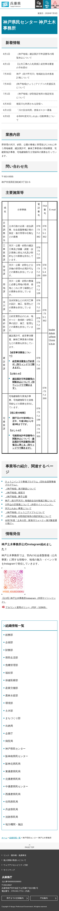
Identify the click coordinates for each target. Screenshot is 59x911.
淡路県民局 (11, 817)
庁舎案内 (44, 898)
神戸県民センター (15, 748)
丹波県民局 (11, 809)
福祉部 (9, 672)
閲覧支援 (39, 6)
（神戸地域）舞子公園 (16, 496)
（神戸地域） (11, 512)
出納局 (9, 725)
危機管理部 (11, 665)
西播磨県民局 (12, 794)
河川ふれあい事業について (18, 508)
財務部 (9, 650)
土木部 (9, 710)
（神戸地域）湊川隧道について (20, 488)
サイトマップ (9, 870)
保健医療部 (11, 680)
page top (29, 847)
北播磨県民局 (12, 779)
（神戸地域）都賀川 (15, 492)
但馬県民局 (11, 801)
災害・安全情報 (55, 6)
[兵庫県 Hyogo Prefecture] (11, 4)
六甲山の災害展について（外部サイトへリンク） (29, 504)
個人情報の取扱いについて (14, 860)
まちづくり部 (12, 718)
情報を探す (47, 6)
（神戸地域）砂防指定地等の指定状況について (28, 516)
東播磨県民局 (12, 771)
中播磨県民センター (16, 786)
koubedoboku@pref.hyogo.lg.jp (52, 336)
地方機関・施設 (14, 824)
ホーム (4, 838)
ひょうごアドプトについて (31, 512)
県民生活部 (11, 657)
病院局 (9, 741)
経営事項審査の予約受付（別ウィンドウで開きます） (23, 364)
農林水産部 (11, 695)
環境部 (9, 703)
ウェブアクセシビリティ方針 (15, 865)
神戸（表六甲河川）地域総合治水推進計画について (30, 500)
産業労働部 (11, 688)
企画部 (9, 642)
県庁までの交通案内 (15, 898)
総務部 (9, 635)
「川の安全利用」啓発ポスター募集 (34, 110)
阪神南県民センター (16, 756)
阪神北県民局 (12, 763)
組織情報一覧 (14, 625)
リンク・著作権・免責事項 (14, 855)
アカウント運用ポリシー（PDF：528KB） (26, 607)
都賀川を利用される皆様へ (29, 104)
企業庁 (9, 733)
